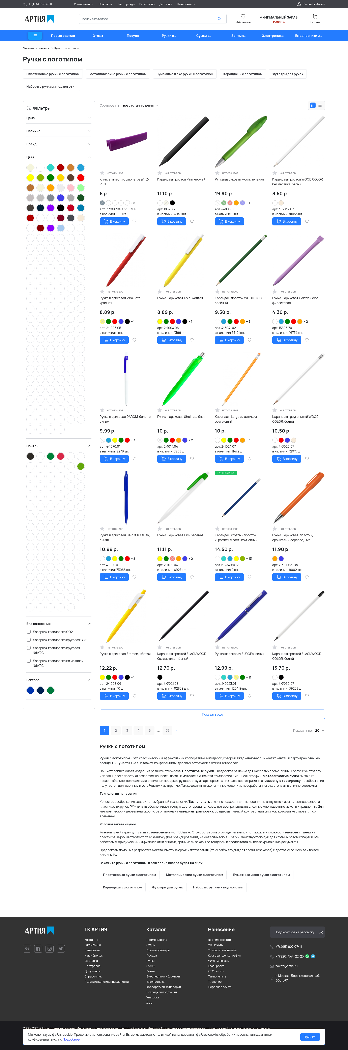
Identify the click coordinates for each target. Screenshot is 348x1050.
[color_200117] (51, 429)
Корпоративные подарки (163, 987)
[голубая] (30, 379)
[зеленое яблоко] (40, 178)
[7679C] (71, 607)
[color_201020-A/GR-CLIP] (30, 309)
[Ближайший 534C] (40, 567)
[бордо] (61, 168)
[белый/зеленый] (51, 248)
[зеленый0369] (51, 359)
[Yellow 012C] (40, 497)
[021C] (40, 466)
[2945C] (30, 587)
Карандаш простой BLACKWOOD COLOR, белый (296, 656)
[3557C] (81, 476)
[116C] (61, 597)
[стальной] (71, 198)
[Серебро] (40, 218)
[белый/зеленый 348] (81, 379)
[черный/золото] (51, 288)
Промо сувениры (158, 950)
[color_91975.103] (61, 429)
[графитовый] (71, 218)
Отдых (150, 945)
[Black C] (30, 456)
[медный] (30, 188)
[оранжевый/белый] (81, 248)
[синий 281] (71, 329)
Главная (28, 48)
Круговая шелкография (224, 955)
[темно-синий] (40, 208)
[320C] (30, 486)
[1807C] (51, 517)
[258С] (71, 567)
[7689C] (71, 486)
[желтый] (30, 178)
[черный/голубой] (40, 278)
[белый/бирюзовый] (71, 278)
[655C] (81, 587)
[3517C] (40, 517)
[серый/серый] (30, 288)
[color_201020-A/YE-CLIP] (61, 299)
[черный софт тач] (71, 349)
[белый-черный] (81, 369)
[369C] (81, 466)
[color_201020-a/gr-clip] (114, 202)
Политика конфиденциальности (107, 982)
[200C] (71, 466)
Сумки (150, 966)
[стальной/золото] (81, 319)
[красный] (81, 178)
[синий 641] (40, 329)
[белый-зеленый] (40, 389)
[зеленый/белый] (30, 248)
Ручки (150, 961)
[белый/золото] (40, 369)
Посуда (151, 955)
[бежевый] (30, 168)
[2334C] (81, 597)
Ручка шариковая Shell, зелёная (181, 416)
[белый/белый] (71, 379)
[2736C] (51, 557)
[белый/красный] (61, 238)
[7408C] (61, 607)
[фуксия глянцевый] (81, 268)
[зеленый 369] (51, 419)
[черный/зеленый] (71, 248)
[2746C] (40, 557)
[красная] (51, 379)
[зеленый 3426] (30, 329)
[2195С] (51, 587)
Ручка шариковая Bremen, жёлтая (125, 654)
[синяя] (61, 349)
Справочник (93, 976)
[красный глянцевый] (51, 268)
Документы (92, 971)
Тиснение (215, 982)
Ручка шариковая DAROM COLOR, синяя (125, 537)
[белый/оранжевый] (61, 248)
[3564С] (61, 587)
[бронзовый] (71, 168)
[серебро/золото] (81, 339)
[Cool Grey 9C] (81, 537)
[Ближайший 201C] (81, 517)
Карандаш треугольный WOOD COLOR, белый (295, 419)
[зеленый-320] (30, 399)
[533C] (71, 587)
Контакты (91, 940)
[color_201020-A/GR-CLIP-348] (81, 299)
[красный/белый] (40, 238)
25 (167, 730)
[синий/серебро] (71, 288)
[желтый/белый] (81, 238)
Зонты (150, 971)
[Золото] (51, 218)
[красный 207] (61, 359)
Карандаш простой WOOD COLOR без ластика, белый (297, 181)
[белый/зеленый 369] (30, 389)
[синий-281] (71, 409)
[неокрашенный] (40, 188)
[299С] (81, 486)
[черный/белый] (51, 238)
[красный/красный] (61, 419)
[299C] (61, 486)
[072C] (71, 557)
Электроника (155, 982)
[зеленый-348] (71, 359)
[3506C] (81, 547)
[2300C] (30, 607)
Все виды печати (219, 940)
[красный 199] (30, 409)
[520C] (40, 597)
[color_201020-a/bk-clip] (108, 202)
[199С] (61, 456)
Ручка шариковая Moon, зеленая (239, 179)
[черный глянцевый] (40, 258)
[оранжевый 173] (40, 409)
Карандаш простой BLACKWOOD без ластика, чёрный (181, 656)
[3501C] (40, 537)
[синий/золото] (61, 288)
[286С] (61, 547)
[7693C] (30, 557)
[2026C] (40, 607)
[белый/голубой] (30, 278)
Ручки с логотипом (66, 48)
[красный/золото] (30, 299)
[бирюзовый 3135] (81, 349)
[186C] (81, 456)
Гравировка (216, 966)
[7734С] (81, 497)
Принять (310, 1037)
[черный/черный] (61, 258)
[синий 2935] (61, 379)
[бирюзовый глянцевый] (81, 258)
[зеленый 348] (81, 389)
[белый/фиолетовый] (51, 278)
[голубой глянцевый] (30, 268)
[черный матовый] (51, 258)
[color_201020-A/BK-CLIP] (40, 319)
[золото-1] (51, 399)
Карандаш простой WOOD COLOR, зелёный (240, 300)
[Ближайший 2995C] (30, 497)
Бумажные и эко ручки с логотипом (184, 74)
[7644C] (51, 486)
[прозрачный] (61, 188)
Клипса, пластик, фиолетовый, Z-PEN (124, 181)
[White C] (40, 456)
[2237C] (71, 597)
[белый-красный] (51, 389)
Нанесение (92, 950)
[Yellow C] (51, 497)
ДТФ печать (216, 971)
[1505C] (30, 476)
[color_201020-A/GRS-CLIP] (71, 299)
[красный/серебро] (40, 339)
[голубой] (81, 168)
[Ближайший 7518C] (81, 507)
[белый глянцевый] (71, 258)
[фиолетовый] (51, 208)
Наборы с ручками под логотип (51, 86)
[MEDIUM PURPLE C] (51, 567)
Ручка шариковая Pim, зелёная (180, 535)
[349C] (71, 577)
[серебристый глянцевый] (30, 258)
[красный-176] (61, 399)
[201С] (30, 517)
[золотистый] (61, 178)
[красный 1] (40, 429)
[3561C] (51, 537)
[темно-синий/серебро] (30, 349)
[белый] (40, 168)
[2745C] (30, 567)
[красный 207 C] (71, 399)
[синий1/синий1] (30, 429)
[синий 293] (81, 409)
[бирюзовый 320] (30, 359)
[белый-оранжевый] (61, 389)
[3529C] (61, 537)
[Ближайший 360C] (71, 537)
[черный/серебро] (81, 288)
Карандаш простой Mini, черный (181, 179)
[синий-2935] (51, 409)
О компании (93, 945)
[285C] (40, 547)
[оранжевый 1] (61, 329)
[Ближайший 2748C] (61, 557)
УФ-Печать (215, 945)
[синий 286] (40, 288)
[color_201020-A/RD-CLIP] (40, 309)
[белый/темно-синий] (71, 228)
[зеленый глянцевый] (40, 268)
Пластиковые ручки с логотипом (52, 74)
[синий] (61, 198)
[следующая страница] (176, 730)
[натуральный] (81, 218)
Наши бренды (94, 955)
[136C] (71, 456)
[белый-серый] (61, 369)
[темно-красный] (40, 228)
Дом (149, 1002)
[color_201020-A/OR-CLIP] (61, 309)
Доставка (91, 961)
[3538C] (51, 466)
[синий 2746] (40, 419)
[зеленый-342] (40, 359)
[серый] (51, 198)
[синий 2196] (30, 419)
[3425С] (40, 507)
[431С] (71, 476)
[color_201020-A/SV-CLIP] (71, 309)
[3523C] (71, 517)
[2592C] (61, 567)
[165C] (61, 466)
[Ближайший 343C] (71, 507)
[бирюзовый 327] (51, 329)
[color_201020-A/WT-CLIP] (40, 299)
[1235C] (61, 497)
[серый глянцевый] (71, 268)
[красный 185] (81, 399)
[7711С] (40, 587)
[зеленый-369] (51, 319)
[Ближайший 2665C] (51, 577)
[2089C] (81, 567)
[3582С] (61, 527)
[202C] (61, 517)
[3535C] (30, 577)
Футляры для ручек (287, 74)
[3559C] (40, 577)
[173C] (81, 577)
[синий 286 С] (40, 349)
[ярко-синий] (81, 208)
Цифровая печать (220, 987)
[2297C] (51, 597)
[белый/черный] (81, 228)
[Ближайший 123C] (71, 497)
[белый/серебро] (81, 329)
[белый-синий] (71, 369)
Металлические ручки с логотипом (117, 74)
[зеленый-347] (40, 399)
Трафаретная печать (222, 950)
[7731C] (51, 607)
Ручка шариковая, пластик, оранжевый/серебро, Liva (292, 537)
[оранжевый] (51, 188)
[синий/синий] (71, 339)
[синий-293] (61, 409)
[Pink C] (81, 527)
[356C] (51, 456)
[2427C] (61, 507)
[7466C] (40, 486)
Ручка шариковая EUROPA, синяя (239, 654)
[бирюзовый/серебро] (30, 339)
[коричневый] (71, 178)
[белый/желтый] (40, 248)
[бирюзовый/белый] (61, 339)
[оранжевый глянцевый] (61, 268)
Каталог (44, 48)
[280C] (61, 476)
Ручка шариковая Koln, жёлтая (180, 298)
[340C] (30, 597)
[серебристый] (30, 198)
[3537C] (30, 507)
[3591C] (51, 547)
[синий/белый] (30, 238)
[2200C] (61, 577)
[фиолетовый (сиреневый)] (51, 228)
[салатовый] (81, 188)
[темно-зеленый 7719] (30, 369)
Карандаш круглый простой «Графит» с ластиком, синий (236, 537)
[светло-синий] (61, 228)
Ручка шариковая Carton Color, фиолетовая (295, 300)
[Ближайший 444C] (30, 547)
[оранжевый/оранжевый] (71, 419)
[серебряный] (40, 198)
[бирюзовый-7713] (71, 389)
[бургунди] (61, 218)
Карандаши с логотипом (242, 74)
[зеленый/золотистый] (61, 278)
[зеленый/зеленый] (51, 339)
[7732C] (51, 690)
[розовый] (71, 188)
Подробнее (71, 1039)
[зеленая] (40, 379)
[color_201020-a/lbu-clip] (127, 202)
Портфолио (92, 966)
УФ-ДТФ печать (218, 961)
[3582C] (71, 527)
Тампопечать (217, 976)
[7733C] (51, 507)
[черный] (61, 208)
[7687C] (30, 466)
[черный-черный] (51, 349)
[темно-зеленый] (81, 198)
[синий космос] (30, 228)
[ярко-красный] (71, 208)
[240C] (30, 537)
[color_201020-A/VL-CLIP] (30, 319)
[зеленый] (51, 178)
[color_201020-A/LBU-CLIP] (51, 299)
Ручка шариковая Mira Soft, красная (120, 300)
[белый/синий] (71, 238)
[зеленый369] (71, 319)
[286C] (40, 476)
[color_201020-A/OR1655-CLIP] (51, 309)
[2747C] (81, 557)
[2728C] (71, 547)
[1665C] (40, 527)
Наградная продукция (161, 992)
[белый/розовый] (81, 278)
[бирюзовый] (51, 168)
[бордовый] (30, 218)
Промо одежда (156, 940)
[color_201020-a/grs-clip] (121, 202)
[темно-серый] (30, 208)
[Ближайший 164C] (51, 527)
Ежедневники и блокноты (163, 976)
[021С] (30, 527)
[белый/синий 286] (51, 369)
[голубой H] (81, 359)
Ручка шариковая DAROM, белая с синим (125, 419)
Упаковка (152, 997)
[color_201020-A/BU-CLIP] (81, 309)
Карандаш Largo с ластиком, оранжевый (236, 419)
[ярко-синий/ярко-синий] (81, 419)
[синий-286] (61, 319)
